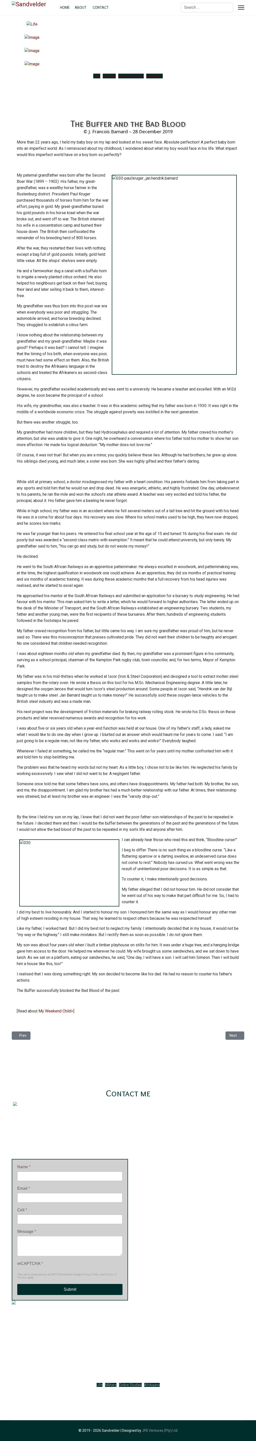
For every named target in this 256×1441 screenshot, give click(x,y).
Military (109, 76)
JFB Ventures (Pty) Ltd (160, 1430)
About (80, 8)
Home (65, 8)
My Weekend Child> (55, 1011)
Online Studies (131, 76)
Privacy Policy (91, 1274)
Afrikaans (154, 76)
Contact (101, 8)
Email (23, 1188)
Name (23, 1167)
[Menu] (241, 7)
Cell (22, 1210)
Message (26, 1231)
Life (96, 76)
